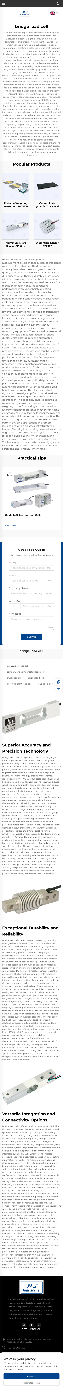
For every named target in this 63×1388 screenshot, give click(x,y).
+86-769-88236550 (16, 1348)
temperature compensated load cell (25, 672)
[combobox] (15, 606)
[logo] (24, 13)
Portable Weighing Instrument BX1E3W (16, 205)
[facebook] (31, 1325)
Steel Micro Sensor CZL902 (47, 244)
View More (10, 525)
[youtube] (24, 1325)
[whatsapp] (58, 682)
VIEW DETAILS (15, 186)
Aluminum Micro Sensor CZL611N (16, 244)
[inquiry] (58, 689)
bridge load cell (36, 678)
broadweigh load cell (17, 666)
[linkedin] (39, 1325)
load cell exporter (46, 683)
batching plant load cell (19, 683)
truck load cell (14, 678)
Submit (31, 636)
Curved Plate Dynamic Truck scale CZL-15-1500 (47, 205)
